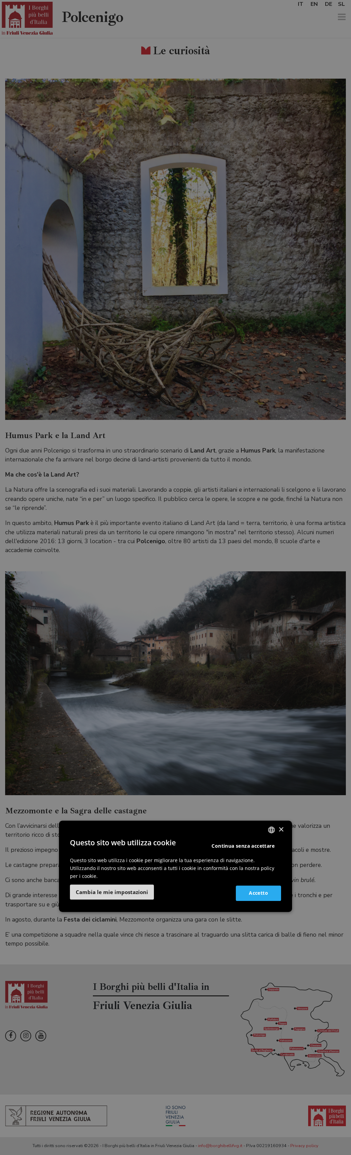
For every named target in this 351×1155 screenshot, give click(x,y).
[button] (112, 892)
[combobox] (271, 829)
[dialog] (175, 866)
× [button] (280, 829)
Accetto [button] (258, 893)
